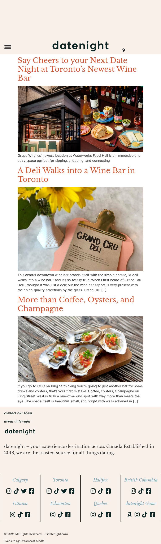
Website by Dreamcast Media (24, 541)
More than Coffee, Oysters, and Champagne (76, 304)
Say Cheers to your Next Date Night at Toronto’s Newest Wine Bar (77, 69)
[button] (7, 46)
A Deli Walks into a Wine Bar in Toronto (76, 175)
